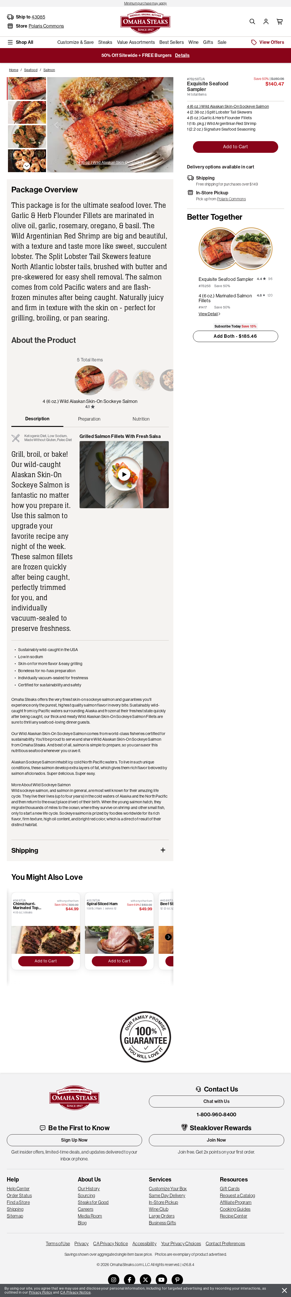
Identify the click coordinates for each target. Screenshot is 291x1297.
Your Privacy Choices (181, 1243)
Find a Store (18, 1202)
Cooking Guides (235, 1209)
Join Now (216, 1140)
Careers (85, 1209)
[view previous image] (56, 125)
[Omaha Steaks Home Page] (145, 21)
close (284, 1290)
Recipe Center (233, 1215)
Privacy (81, 1243)
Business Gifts (162, 1222)
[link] (145, 3)
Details (182, 55)
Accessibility (144, 1243)
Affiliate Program (235, 1202)
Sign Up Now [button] (74, 1140)
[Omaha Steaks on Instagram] (113, 1280)
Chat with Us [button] (216, 1101)
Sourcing (86, 1195)
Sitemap (15, 1215)
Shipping (15, 1209)
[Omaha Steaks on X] (145, 1280)
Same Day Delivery (167, 1195)
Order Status (19, 1195)
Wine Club (158, 1209)
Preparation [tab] (89, 418)
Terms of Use (58, 1243)
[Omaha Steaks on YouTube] (161, 1280)
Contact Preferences (225, 1243)
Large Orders (161, 1215)
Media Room (90, 1215)
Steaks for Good (93, 1202)
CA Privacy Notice (110, 1243)
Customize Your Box (168, 1188)
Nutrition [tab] (141, 418)
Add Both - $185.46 (235, 336)
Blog (82, 1222)
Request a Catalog (237, 1195)
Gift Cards (230, 1188)
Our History (89, 1188)
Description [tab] (37, 418)
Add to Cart (235, 146)
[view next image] (164, 125)
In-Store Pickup (163, 1202)
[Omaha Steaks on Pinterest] (177, 1280)
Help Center (18, 1188)
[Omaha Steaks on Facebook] (129, 1280)
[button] (252, 21)
